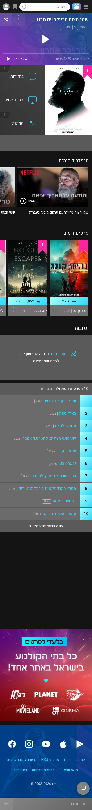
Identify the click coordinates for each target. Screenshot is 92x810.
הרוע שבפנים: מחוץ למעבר (54, 476)
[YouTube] (46, 744)
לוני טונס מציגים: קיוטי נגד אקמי (49, 438)
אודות (80, 760)
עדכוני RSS (50, 760)
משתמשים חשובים (21, 760)
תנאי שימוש (68, 770)
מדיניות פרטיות (43, 770)
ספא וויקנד (67, 451)
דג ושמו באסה (64, 501)
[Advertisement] (46, 143)
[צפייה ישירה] (22, 91)
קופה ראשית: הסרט (60, 514)
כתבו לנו (20, 770)
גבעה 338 (68, 463)
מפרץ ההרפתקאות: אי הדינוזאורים (47, 488)
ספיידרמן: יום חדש (60, 401)
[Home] (75, 6)
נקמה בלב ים (65, 426)
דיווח (68, 760)
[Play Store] (80, 744)
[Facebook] (12, 744)
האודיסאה (67, 413)
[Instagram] (29, 744)
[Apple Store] (63, 744)
